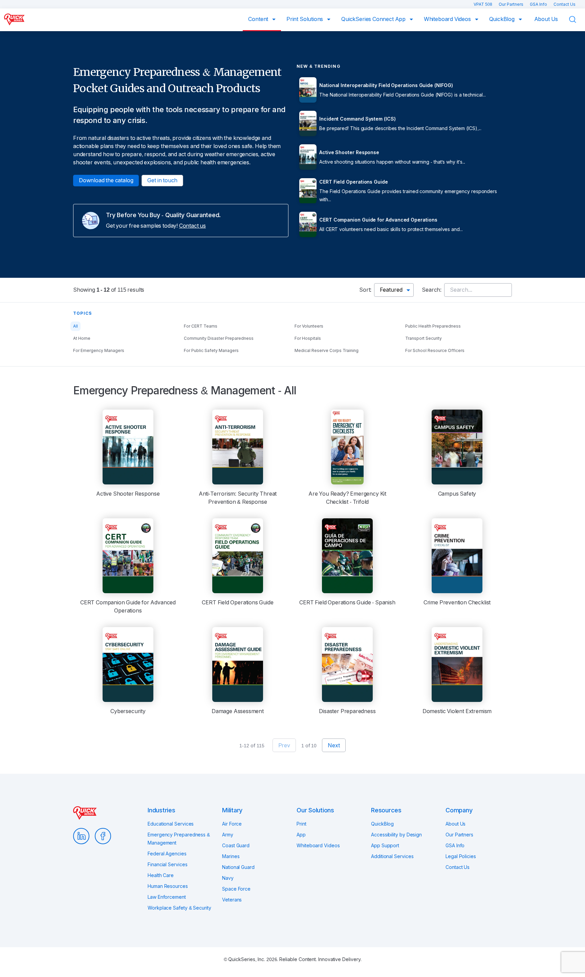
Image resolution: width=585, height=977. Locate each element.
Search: (431, 290)
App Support (385, 845)
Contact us (192, 226)
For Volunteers (309, 326)
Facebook (103, 836)
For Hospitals (308, 338)
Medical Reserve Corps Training (327, 350)
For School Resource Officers (434, 350)
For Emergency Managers (98, 350)
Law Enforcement (167, 897)
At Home (81, 338)
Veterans (232, 899)
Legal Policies (461, 856)
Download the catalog (106, 180)
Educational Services (171, 824)
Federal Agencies (167, 853)
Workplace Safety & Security (179, 908)
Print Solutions (305, 19)
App (301, 834)
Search (577, 19)
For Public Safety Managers (211, 350)
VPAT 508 (483, 4)
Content (258, 19)
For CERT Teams (200, 326)
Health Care (161, 875)
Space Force (236, 889)
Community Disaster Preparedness (219, 338)
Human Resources (168, 886)
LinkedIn (81, 836)
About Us (546, 19)
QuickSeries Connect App (374, 19)
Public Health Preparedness (433, 326)
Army (227, 834)
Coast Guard (236, 845)
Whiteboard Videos (448, 19)
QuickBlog (502, 19)
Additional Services (392, 856)
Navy (228, 878)
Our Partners (511, 4)
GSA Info (539, 4)
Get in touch (162, 180)
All (75, 326)
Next (334, 745)
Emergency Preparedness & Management (179, 839)
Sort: (365, 290)
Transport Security (423, 338)
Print (301, 824)
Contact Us (565, 4)
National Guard (238, 867)
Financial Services (168, 864)
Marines (230, 856)
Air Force (232, 824)
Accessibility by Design (396, 834)
